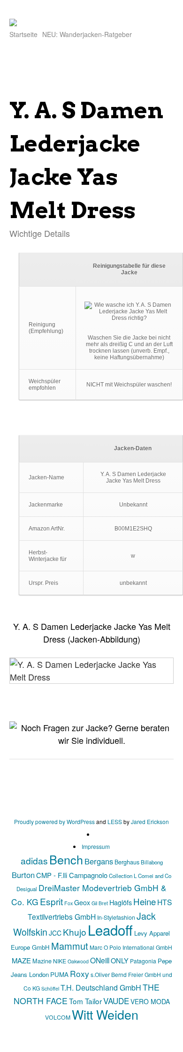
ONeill (99, 960)
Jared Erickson (150, 821)
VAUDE (116, 1001)
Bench (66, 859)
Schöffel (50, 988)
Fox (68, 903)
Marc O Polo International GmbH (131, 947)
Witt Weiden (105, 1014)
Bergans (98, 861)
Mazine (42, 960)
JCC (55, 933)
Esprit (51, 901)
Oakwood (78, 961)
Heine (144, 901)
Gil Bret (100, 903)
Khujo (74, 931)
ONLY (120, 960)
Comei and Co (154, 875)
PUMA (59, 974)
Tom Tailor (85, 1001)
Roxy (79, 973)
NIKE (59, 961)
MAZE (21, 960)
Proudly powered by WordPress (54, 821)
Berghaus (126, 861)
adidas (34, 860)
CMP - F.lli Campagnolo (71, 875)
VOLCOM (57, 1017)
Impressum (96, 846)
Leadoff (110, 929)
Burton (23, 874)
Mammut (69, 946)
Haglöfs (120, 902)
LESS (114, 821)
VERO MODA (150, 1001)
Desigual (26, 889)
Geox (82, 902)
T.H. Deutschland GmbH (101, 987)
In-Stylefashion (116, 917)
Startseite (23, 34)
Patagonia (143, 961)
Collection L (123, 875)
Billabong (152, 862)
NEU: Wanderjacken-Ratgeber (87, 34)
